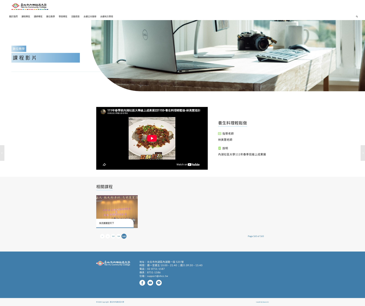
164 (118, 236)
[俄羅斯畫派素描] (2, 153)
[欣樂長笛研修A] (363, 153)
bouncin (266, 302)
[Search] (356, 16)
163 (113, 236)
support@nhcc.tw (157, 275)
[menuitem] (13, 16)
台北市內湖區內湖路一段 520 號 (165, 261)
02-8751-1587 (156, 268)
